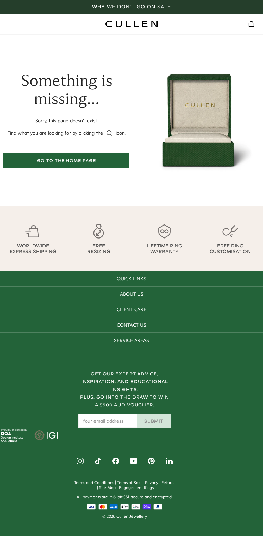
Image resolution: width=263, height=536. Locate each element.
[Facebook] (115, 461)
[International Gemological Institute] (46, 436)
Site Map (107, 487)
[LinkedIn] (169, 461)
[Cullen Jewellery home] (131, 24)
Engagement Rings (136, 487)
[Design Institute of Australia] (12, 440)
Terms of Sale (129, 482)
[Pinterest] (151, 461)
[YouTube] (133, 461)
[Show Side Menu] (11, 24)
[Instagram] (80, 461)
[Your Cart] (251, 24)
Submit (154, 421)
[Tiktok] (98, 461)
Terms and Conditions (94, 482)
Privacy (151, 482)
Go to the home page (66, 160)
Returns (168, 482)
